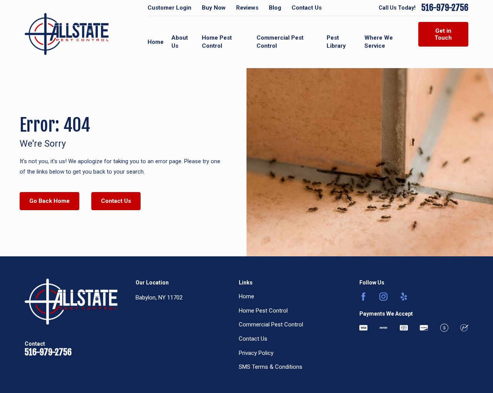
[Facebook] (363, 297)
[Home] (67, 34)
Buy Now (214, 7)
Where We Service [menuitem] (378, 41)
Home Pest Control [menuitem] (217, 41)
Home (246, 296)
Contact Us (307, 7)
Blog (275, 7)
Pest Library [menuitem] (336, 41)
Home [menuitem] (156, 41)
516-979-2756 (444, 7)
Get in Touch (443, 34)
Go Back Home (49, 200)
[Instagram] (383, 297)
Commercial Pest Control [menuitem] (280, 41)
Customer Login (169, 7)
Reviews (247, 7)
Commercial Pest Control (271, 324)
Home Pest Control (263, 310)
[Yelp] (404, 297)
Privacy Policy (256, 353)
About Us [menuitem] (179, 41)
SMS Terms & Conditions (270, 366)
